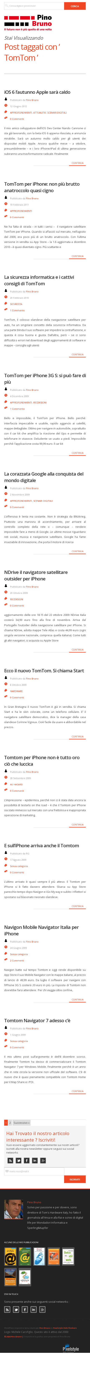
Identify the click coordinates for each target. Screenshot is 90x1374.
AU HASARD (16, 784)
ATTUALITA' (39, 112)
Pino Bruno (32, 100)
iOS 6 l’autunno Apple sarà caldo (37, 92)
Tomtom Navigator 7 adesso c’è (37, 1020)
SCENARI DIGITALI (57, 112)
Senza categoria (19, 866)
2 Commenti (17, 960)
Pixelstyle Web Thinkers (65, 1328)
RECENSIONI (39, 402)
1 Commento (17, 310)
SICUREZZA (16, 304)
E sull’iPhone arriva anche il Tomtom (41, 845)
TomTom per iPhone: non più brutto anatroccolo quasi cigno (42, 187)
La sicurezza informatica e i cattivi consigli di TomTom (39, 280)
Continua (78, 162)
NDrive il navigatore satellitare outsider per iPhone (36, 575)
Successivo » (22, 1123)
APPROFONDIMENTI (21, 112)
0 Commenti (17, 118)
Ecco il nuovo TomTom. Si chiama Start (44, 670)
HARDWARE (16, 691)
